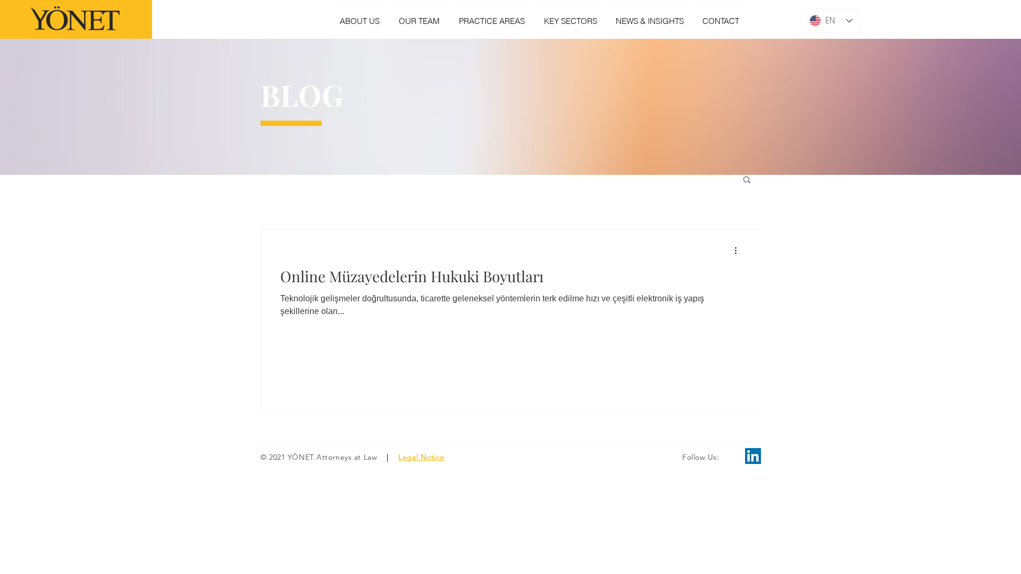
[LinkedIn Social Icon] (753, 456)
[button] (747, 180)
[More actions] (739, 250)
